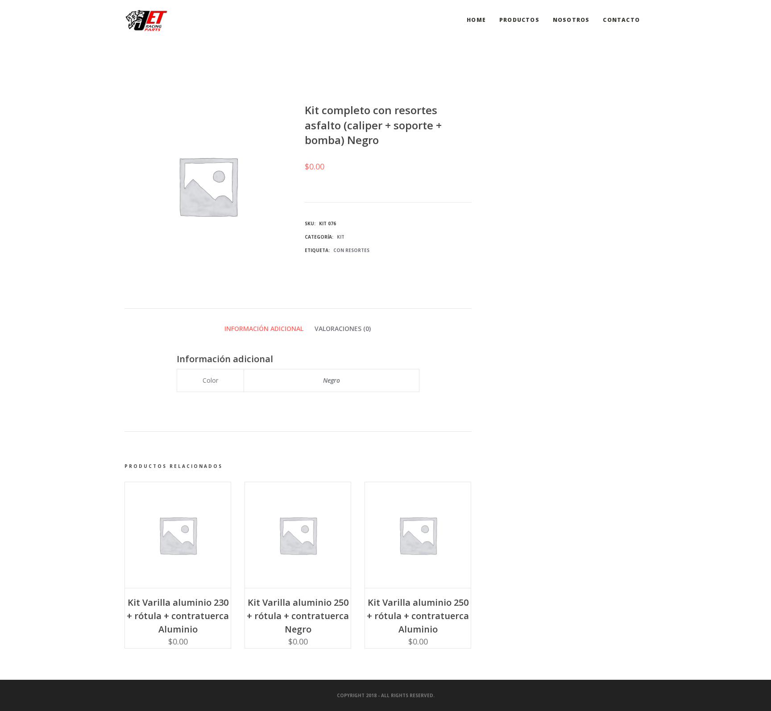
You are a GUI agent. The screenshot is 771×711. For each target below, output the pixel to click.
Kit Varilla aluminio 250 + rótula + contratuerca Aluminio (418, 615)
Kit (340, 237)
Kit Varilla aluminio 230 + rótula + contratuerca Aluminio (178, 615)
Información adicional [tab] (263, 328)
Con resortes (351, 250)
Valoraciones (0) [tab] (343, 328)
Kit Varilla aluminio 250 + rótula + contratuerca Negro (298, 615)
